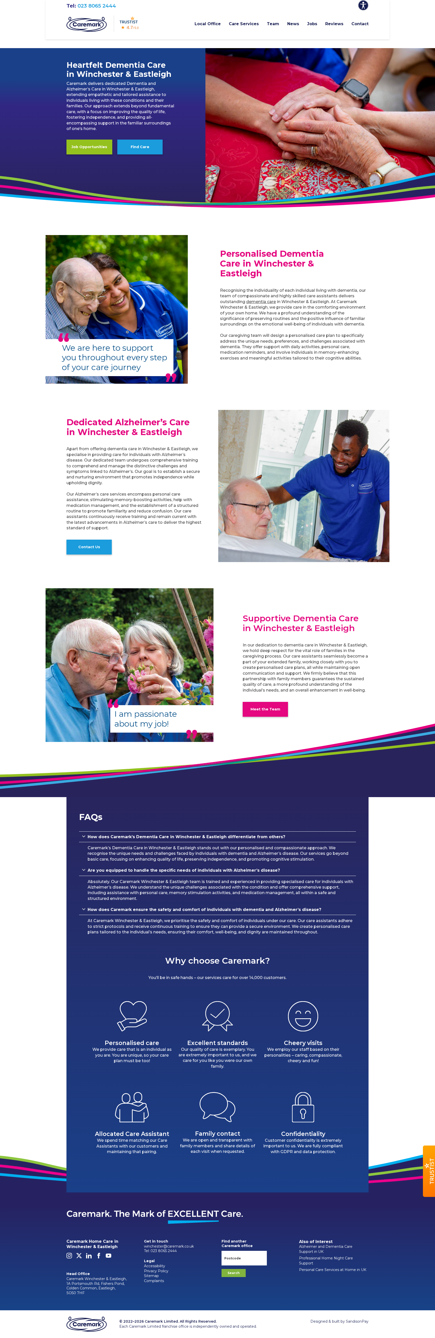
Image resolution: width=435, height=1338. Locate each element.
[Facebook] (98, 1257)
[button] (429, 1171)
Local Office (208, 23)
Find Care (140, 147)
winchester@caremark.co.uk (169, 1246)
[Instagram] (69, 1257)
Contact (360, 23)
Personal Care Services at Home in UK (332, 1269)
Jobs (312, 23)
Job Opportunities (89, 147)
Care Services (244, 23)
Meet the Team (265, 709)
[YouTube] (108, 1257)
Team (273, 23)
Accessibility (154, 1266)
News (293, 23)
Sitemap (151, 1276)
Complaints (154, 1281)
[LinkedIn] (89, 1257)
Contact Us (89, 547)
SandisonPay (357, 1321)
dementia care (261, 301)
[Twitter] (79, 1257)
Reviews (334, 23)
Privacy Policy (156, 1271)
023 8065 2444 (97, 6)
